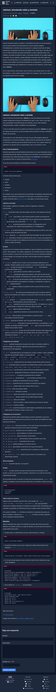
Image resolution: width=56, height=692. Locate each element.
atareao (20, 13)
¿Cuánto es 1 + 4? (8, 661)
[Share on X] (11, 16)
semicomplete (9, 614)
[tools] (50, 3)
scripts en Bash (22, 199)
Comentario (6, 643)
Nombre (5, 635)
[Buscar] (12, 3)
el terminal (34, 159)
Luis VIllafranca (21, 618)
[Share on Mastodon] (13, 16)
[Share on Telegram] (16, 16)
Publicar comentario (9, 669)
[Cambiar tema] (53, 3)
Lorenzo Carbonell (10, 680)
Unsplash (31, 618)
